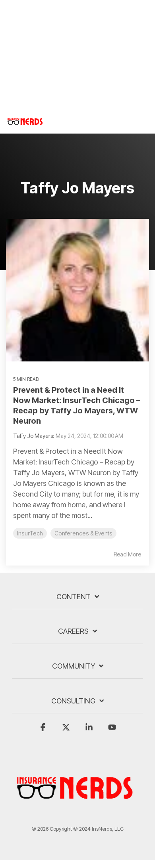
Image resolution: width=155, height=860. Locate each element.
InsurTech (30, 533)
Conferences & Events (83, 533)
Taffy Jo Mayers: (34, 435)
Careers (73, 631)
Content (73, 596)
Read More (127, 554)
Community (73, 666)
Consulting (73, 701)
